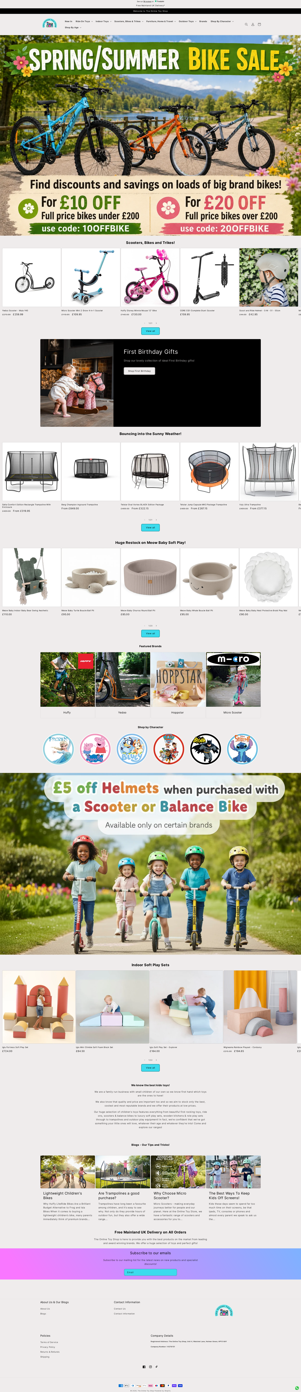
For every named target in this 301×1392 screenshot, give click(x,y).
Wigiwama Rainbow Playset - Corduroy (243, 1047)
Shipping (45, 1357)
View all (150, 331)
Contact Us (120, 1308)
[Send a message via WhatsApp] (297, 1388)
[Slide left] (144, 323)
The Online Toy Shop (146, 1391)
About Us (45, 1308)
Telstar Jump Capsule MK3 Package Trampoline (203, 504)
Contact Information (124, 1313)
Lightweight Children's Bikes (62, 1195)
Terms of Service (49, 1342)
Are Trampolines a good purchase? (119, 1195)
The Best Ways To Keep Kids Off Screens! (229, 1195)
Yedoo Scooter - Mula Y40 (15, 310)
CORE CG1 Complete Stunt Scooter (197, 310)
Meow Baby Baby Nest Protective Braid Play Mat (263, 610)
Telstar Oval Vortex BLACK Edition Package (142, 504)
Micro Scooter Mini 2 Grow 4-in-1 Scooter (82, 310)
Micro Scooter (233, 712)
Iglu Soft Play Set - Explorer (163, 1047)
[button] (84, 21)
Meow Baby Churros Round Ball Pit (138, 610)
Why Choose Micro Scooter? (170, 1195)
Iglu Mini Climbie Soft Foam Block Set (94, 1047)
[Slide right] (156, 323)
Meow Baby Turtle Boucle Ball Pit (77, 610)
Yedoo (122, 712)
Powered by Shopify (163, 1391)
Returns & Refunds (50, 1352)
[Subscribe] (173, 1272)
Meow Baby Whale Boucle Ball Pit (196, 610)
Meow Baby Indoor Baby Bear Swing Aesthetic (25, 610)
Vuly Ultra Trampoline (250, 504)
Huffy (67, 712)
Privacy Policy (47, 1347)
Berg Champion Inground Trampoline (79, 504)
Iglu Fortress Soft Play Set (15, 1047)
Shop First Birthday (139, 371)
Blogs (43, 1313)
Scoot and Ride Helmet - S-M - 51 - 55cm (259, 310)
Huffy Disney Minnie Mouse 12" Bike (139, 310)
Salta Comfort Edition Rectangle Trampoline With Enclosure (26, 505)
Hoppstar (177, 712)
